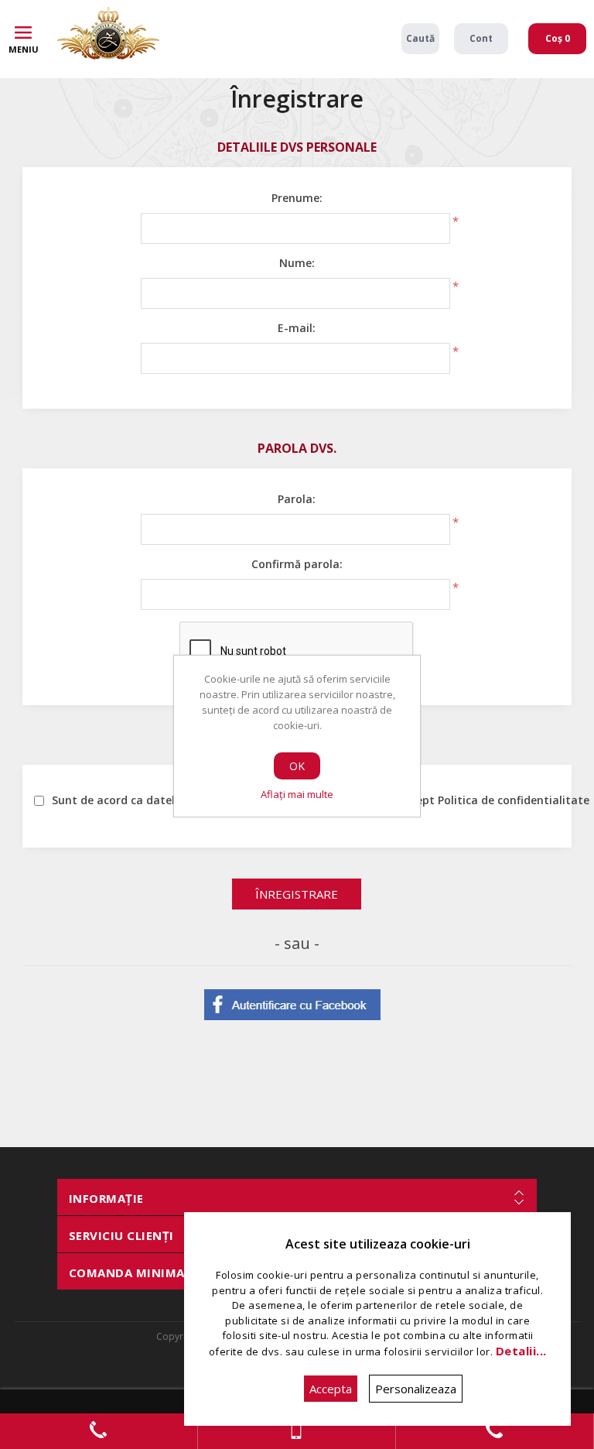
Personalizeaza (415, 1388)
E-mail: (297, 327)
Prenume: (297, 197)
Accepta (330, 1388)
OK (297, 766)
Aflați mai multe (297, 794)
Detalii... (521, 1350)
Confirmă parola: (297, 564)
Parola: (297, 499)
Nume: (297, 262)
